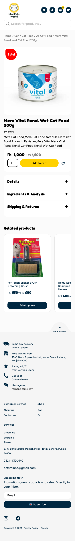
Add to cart (39, 163)
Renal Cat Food (22, 145)
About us (9, 409)
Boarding (9, 437)
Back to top (59, 331)
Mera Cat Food (14, 137)
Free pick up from (22, 353)
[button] (68, 10)
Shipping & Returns (23, 207)
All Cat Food (44, 35)
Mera (11, 131)
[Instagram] (6, 518)
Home (7, 35)
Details (13, 181)
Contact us (10, 415)
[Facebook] (18, 518)
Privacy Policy (31, 528)
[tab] (37, 181)
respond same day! (22, 388)
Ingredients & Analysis (26, 194)
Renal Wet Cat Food (48, 145)
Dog (40, 409)
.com (32, 468)
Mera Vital (43, 141)
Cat (16, 35)
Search (44, 528)
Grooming (9, 432)
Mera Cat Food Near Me (41, 137)
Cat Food (27, 35)
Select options (27, 305)
